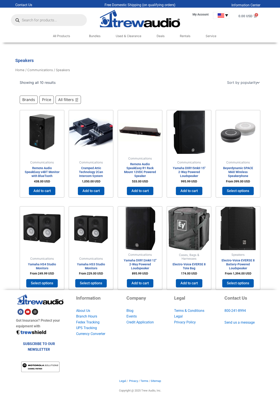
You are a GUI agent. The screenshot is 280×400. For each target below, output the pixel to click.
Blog (129, 311)
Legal (178, 316)
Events (131, 316)
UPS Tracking (86, 328)
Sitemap (156, 381)
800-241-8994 (235, 311)
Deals (160, 36)
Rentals (185, 36)
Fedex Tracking (88, 322)
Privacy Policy (185, 322)
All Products (61, 36)
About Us (83, 311)
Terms (144, 381)
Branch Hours (86, 316)
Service (211, 36)
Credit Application (140, 322)
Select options (238, 191)
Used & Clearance (128, 36)
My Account (200, 14)
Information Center (245, 5)
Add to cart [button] (42, 191)
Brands (28, 99)
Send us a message (239, 322)
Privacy (133, 381)
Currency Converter (90, 334)
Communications (40, 70)
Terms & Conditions (189, 311)
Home (19, 70)
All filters (66, 99)
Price (46, 99)
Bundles (94, 36)
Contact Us (23, 5)
